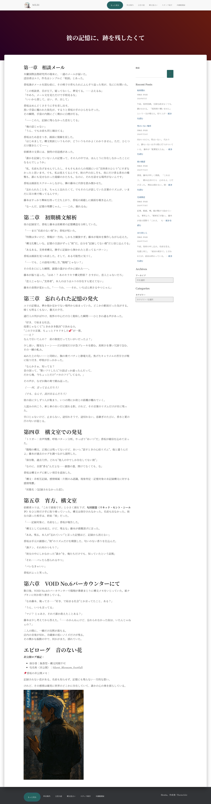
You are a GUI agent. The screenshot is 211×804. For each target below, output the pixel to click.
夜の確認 (141, 161)
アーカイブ (141, 275)
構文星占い (153, 5)
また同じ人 (142, 232)
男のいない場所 (144, 125)
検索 (138, 67)
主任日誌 (141, 5)
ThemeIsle (182, 794)
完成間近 (141, 197)
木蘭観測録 (181, 5)
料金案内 (130, 5)
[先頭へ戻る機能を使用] (205, 798)
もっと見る (115, 5)
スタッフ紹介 (167, 5)
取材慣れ (141, 90)
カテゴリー (141, 294)
